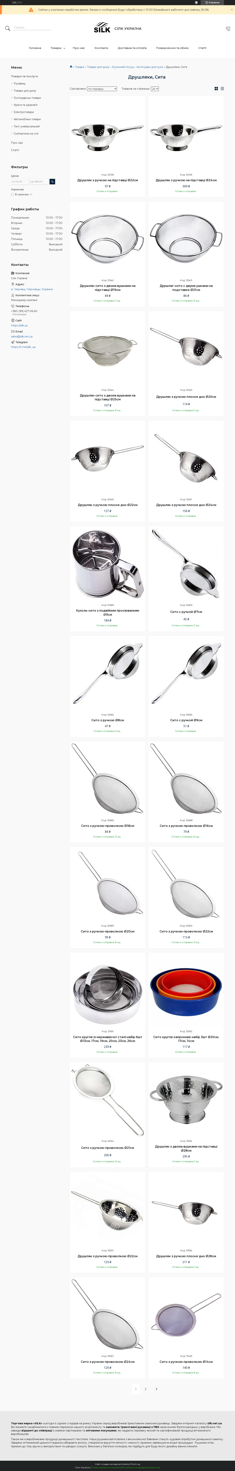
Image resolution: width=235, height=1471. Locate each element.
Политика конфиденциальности (141, 1467)
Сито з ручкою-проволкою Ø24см (108, 1362)
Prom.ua (135, 1464)
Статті (202, 48)
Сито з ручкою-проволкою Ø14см (186, 1362)
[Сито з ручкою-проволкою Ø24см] (107, 1315)
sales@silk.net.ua (21, 336)
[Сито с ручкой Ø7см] (186, 564)
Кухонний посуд (123, 67)
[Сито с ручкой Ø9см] (186, 673)
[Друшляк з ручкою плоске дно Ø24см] (186, 458)
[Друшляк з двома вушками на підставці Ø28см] (186, 1100)
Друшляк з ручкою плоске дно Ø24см (186, 505)
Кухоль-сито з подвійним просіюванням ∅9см (107, 612)
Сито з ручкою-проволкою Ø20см (107, 931)
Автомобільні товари (27, 119)
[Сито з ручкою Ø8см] (107, 673)
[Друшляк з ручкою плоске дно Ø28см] (186, 1209)
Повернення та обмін (172, 48)
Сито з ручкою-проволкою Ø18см (107, 826)
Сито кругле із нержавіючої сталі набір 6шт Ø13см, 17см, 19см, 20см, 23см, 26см (107, 1039)
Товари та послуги (24, 76)
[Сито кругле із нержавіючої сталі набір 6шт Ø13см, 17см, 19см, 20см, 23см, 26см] (107, 990)
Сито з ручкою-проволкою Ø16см (186, 826)
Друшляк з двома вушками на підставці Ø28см (186, 1148)
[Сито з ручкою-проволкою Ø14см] (186, 1315)
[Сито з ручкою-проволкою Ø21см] (107, 1100)
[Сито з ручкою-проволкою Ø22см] (186, 884)
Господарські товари (27, 98)
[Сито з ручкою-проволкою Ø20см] (107, 884)
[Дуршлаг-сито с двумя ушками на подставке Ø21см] (186, 239)
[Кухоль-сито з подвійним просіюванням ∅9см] (107, 564)
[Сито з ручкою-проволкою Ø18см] (107, 779)
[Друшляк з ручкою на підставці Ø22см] (107, 133)
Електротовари (24, 112)
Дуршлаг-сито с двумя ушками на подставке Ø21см (186, 288)
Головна (35, 48)
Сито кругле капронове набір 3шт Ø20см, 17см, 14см (186, 1039)
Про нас (79, 48)
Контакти (101, 48)
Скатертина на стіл (26, 133)
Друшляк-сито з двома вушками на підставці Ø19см (107, 288)
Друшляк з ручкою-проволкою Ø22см (108, 1256)
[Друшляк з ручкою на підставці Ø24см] (186, 133)
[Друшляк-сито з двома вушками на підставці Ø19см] (107, 239)
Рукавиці (20, 83)
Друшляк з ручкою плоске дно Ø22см (108, 505)
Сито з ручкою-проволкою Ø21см (107, 1148)
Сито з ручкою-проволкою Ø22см (186, 931)
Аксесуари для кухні (149, 67)
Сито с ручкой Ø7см (186, 612)
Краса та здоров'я (25, 105)
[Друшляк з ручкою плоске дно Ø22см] (107, 458)
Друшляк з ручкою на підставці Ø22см (107, 180)
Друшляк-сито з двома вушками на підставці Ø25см (107, 397)
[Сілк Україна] (102, 29)
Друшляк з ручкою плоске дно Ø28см (186, 1256)
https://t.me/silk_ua (23, 347)
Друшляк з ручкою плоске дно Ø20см (186, 397)
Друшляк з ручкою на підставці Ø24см (186, 180)
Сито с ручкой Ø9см (186, 720)
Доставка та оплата (132, 48)
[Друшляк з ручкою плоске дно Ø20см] (186, 349)
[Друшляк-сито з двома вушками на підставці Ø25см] (107, 349)
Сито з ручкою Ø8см (107, 720)
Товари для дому (98, 67)
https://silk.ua (19, 325)
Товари (56, 48)
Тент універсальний (27, 126)
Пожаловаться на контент (106, 1467)
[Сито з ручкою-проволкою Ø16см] (186, 779)
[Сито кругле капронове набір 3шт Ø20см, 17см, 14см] (186, 990)
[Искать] (8, 28)
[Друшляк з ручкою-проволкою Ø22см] (107, 1209)
